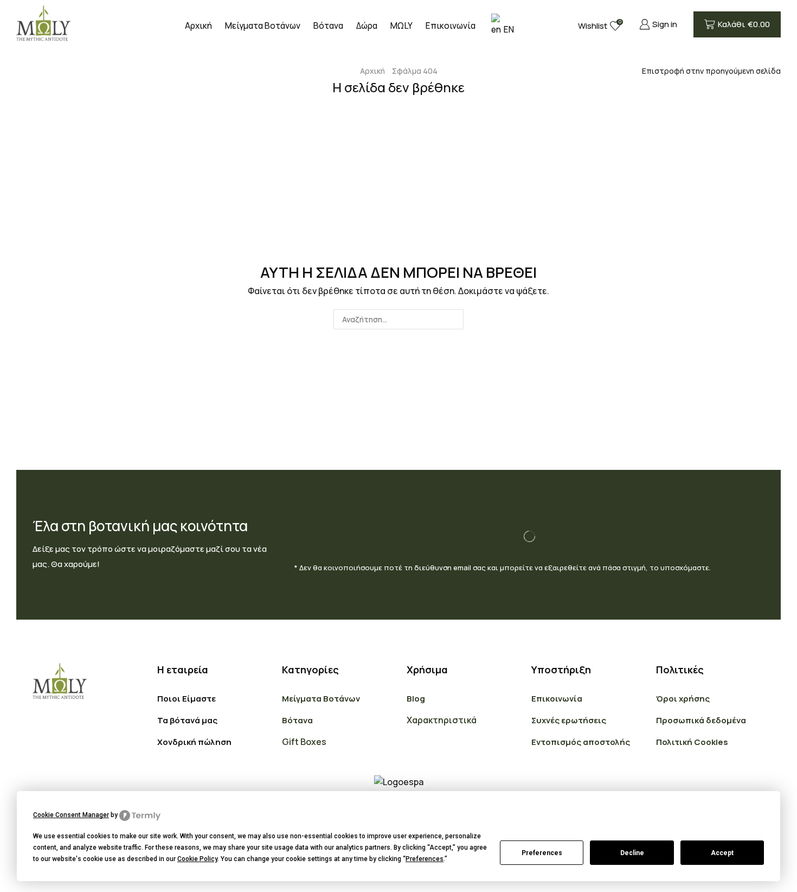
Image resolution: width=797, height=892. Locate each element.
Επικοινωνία (450, 25)
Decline (632, 853)
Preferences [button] (425, 859)
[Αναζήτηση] (454, 319)
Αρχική (198, 25)
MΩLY (401, 25)
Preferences (542, 853)
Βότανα (328, 25)
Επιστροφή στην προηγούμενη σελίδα (711, 71)
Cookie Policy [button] (197, 859)
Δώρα (366, 25)
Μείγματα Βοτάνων (262, 25)
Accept (722, 853)
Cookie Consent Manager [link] (71, 815)
